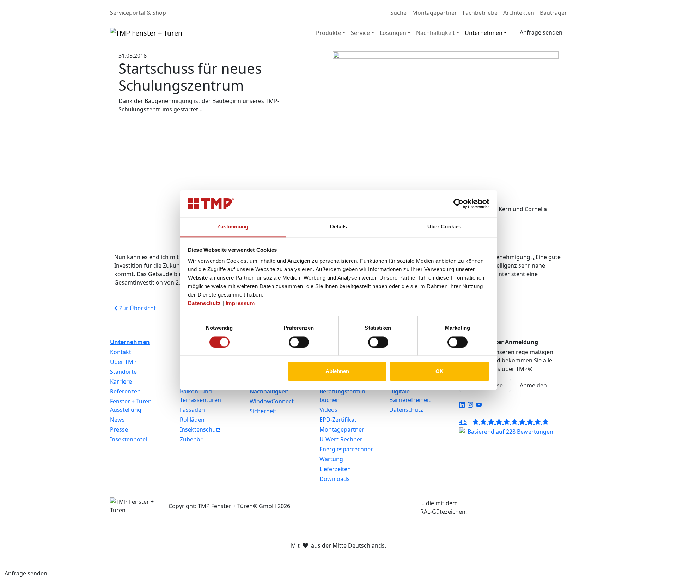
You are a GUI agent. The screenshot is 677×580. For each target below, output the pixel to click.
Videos (328, 410)
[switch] (299, 342)
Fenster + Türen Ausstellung (131, 405)
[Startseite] (146, 32)
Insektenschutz (200, 429)
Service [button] (360, 33)
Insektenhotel (128, 439)
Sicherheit (263, 411)
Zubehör (191, 439)
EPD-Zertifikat (337, 419)
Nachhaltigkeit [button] (435, 33)
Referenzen (125, 391)
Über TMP (123, 362)
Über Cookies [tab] (444, 227)
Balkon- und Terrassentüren (200, 395)
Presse (119, 429)
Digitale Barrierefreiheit (410, 395)
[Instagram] (470, 405)
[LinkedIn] (462, 405)
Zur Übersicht (137, 308)
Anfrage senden (541, 32)
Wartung (331, 459)
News (117, 419)
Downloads (334, 479)
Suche (398, 13)
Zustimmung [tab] (233, 227)
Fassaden (192, 410)
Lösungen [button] (393, 33)
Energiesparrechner (346, 449)
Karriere (121, 381)
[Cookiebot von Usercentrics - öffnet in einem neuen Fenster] (458, 203)
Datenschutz (204, 303)
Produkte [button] (328, 33)
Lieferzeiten (335, 469)
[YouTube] (479, 405)
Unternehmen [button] (483, 33)
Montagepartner (434, 13)
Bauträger (553, 13)
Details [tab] (338, 227)
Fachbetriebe (480, 13)
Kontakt (120, 352)
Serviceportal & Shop (138, 13)
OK (439, 371)
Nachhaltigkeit (269, 391)
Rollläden (192, 419)
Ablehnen (337, 371)
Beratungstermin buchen (342, 395)
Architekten (518, 13)
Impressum (240, 303)
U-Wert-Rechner (340, 439)
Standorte (123, 372)
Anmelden (533, 385)
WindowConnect (272, 401)
